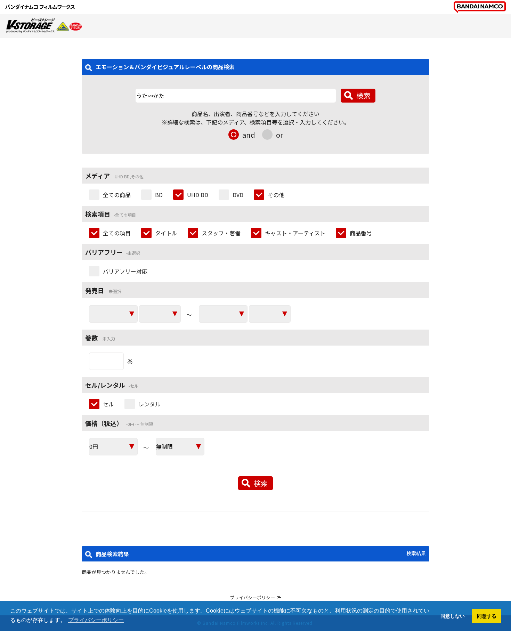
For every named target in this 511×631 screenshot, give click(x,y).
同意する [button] (486, 616)
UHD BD (197, 195)
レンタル (149, 404)
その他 (276, 195)
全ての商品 (117, 195)
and (248, 135)
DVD (238, 195)
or (279, 135)
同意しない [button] (452, 616)
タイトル (166, 233)
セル (108, 404)
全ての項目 (117, 233)
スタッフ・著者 (221, 233)
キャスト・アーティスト (295, 233)
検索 (363, 95)
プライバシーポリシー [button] (96, 620)
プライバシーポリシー (252, 597)
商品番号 (361, 233)
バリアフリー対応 (125, 271)
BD (159, 195)
